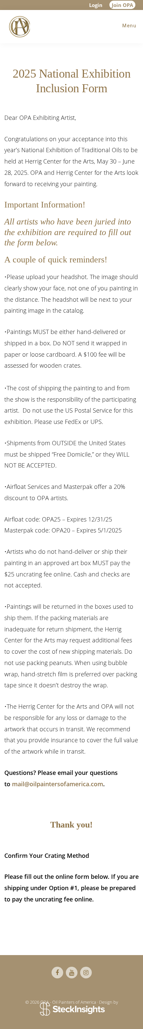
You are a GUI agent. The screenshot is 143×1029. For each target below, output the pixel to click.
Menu (129, 26)
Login (95, 5)
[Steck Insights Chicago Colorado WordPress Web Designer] (71, 1009)
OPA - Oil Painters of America (18, 26)
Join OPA (122, 5)
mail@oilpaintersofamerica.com (57, 784)
